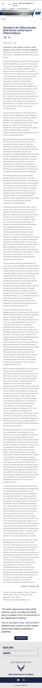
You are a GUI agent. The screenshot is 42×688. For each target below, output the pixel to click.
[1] (22, 513)
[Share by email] (9, 37)
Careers (6, 653)
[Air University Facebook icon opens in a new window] (18, 680)
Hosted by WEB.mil (21, 685)
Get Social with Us (21, 662)
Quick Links (8, 647)
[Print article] (5, 37)
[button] (3, 4)
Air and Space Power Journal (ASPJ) (22, 623)
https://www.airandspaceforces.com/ (16, 600)
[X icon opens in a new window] (23, 680)
